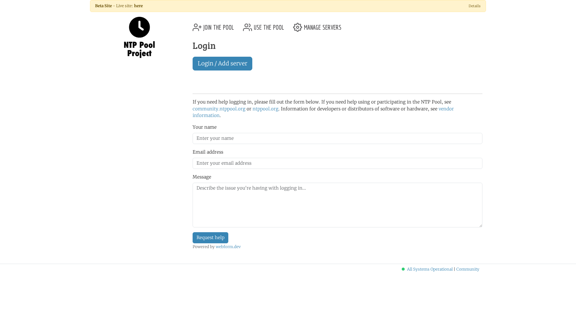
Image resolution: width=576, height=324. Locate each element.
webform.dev (228, 246)
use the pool (268, 25)
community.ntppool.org (219, 109)
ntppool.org (265, 109)
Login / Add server (222, 63)
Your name (205, 127)
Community (467, 269)
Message (202, 177)
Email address (208, 152)
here (138, 5)
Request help (210, 237)
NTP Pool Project (139, 37)
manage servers (321, 25)
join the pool (218, 25)
